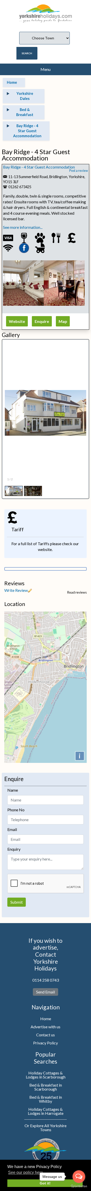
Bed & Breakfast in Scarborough (45, 1087)
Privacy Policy (45, 1042)
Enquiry (13, 849)
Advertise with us (45, 1026)
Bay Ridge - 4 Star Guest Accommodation (39, 166)
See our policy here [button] (25, 1172)
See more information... (22, 227)
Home (45, 1018)
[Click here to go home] (45, 11)
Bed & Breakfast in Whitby (45, 1099)
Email (12, 829)
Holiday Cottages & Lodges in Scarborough (45, 1074)
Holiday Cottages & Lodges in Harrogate (45, 1111)
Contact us (45, 1034)
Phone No (16, 809)
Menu (45, 69)
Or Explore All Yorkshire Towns (45, 1127)
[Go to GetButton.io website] (79, 1186)
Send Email (45, 991)
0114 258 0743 (45, 980)
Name (12, 790)
